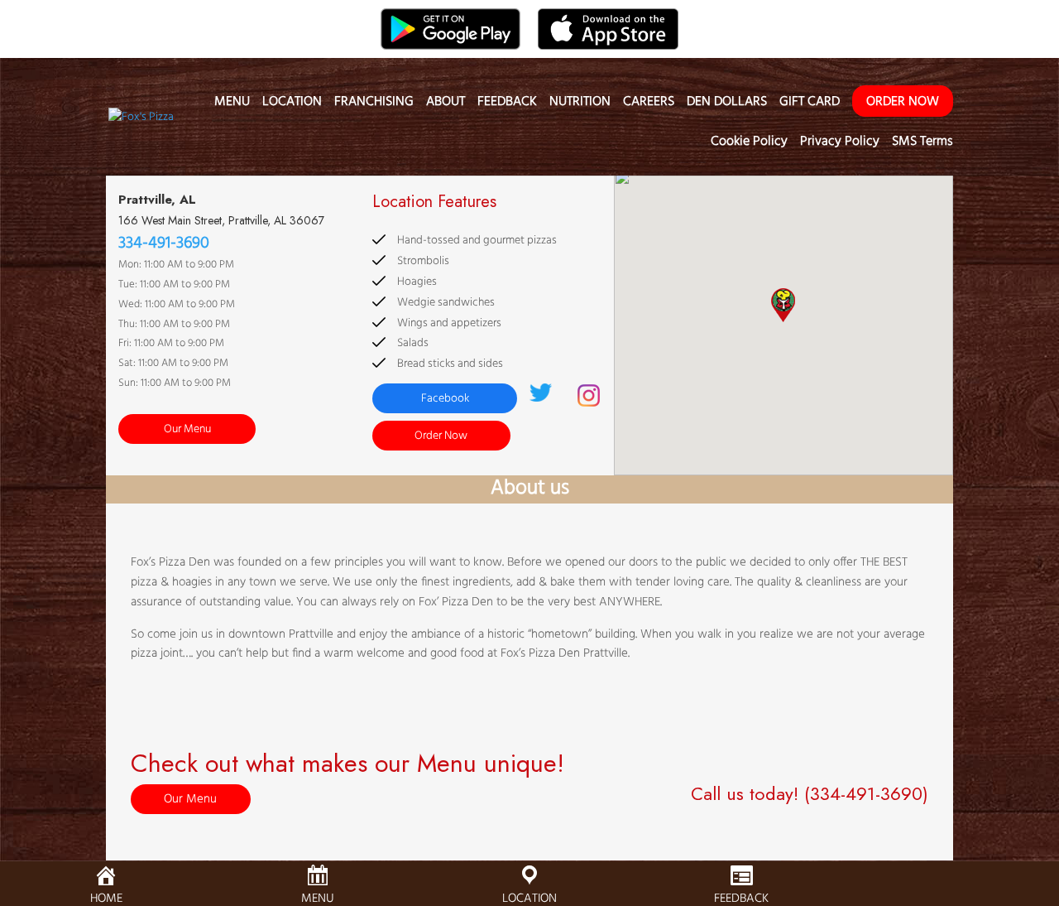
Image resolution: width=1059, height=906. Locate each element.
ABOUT (445, 104)
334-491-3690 (163, 243)
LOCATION (292, 104)
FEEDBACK (507, 104)
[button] (783, 305)
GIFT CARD (809, 104)
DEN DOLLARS (727, 104)
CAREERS (648, 104)
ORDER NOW (902, 102)
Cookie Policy (749, 144)
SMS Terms (922, 144)
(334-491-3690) (866, 793)
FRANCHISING (374, 104)
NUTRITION (580, 104)
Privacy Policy (839, 144)
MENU (232, 104)
